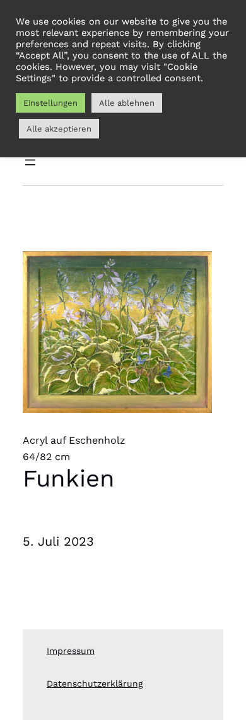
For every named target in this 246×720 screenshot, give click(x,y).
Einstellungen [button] (50, 103)
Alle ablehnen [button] (127, 103)
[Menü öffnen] (30, 162)
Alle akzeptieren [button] (58, 128)
